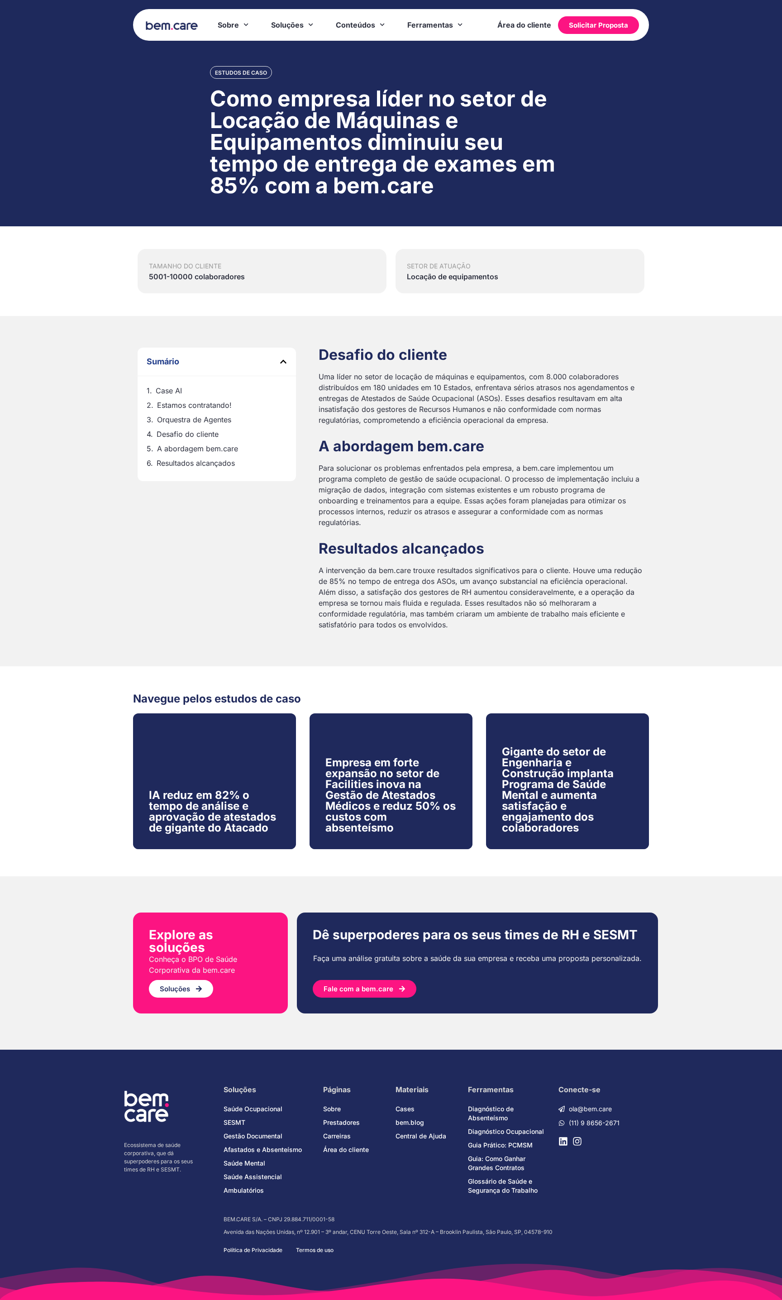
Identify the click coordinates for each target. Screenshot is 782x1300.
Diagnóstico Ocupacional (506, 1131)
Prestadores (341, 1122)
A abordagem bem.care (197, 448)
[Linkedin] (563, 1141)
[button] (283, 361)
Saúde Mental (244, 1163)
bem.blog (410, 1122)
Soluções (287, 24)
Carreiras (337, 1136)
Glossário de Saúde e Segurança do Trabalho (503, 1185)
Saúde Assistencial (253, 1177)
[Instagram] (577, 1141)
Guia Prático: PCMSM (500, 1145)
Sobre (228, 24)
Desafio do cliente (188, 434)
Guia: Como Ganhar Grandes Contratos (496, 1163)
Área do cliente (524, 24)
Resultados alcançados (196, 463)
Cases (405, 1109)
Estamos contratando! (194, 405)
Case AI (169, 390)
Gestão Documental (253, 1136)
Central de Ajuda (421, 1136)
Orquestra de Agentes (194, 419)
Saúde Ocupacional (253, 1109)
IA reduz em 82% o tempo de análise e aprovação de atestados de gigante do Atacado (212, 811)
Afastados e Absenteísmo (263, 1149)
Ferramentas (430, 24)
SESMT (234, 1122)
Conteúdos (355, 24)
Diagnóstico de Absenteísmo (491, 1113)
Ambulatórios (244, 1190)
